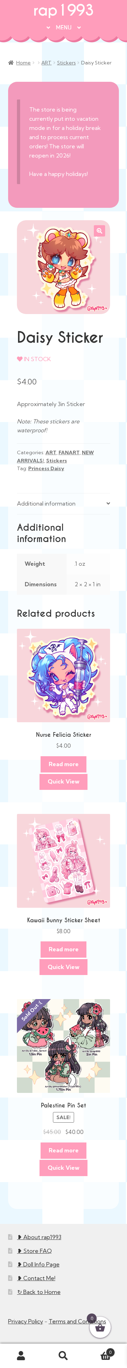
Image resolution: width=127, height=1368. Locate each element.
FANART (69, 452)
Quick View (63, 781)
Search (63, 1356)
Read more (64, 764)
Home (23, 62)
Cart (98, 1350)
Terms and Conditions (77, 1321)
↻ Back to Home (39, 1291)
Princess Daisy (46, 468)
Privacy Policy (25, 1321)
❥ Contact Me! (36, 1278)
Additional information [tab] (46, 503)
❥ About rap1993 (39, 1237)
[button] (99, 230)
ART (46, 62)
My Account (21, 1356)
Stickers (66, 62)
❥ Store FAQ (34, 1250)
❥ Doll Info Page (38, 1264)
